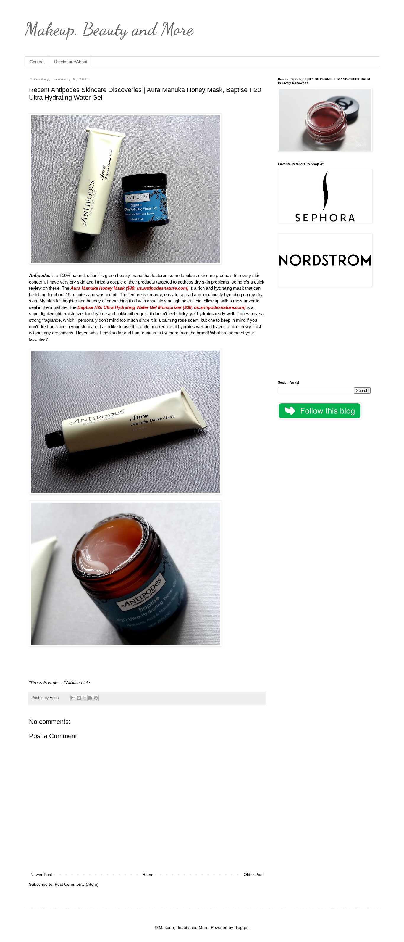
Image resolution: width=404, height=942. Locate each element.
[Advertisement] (324, 335)
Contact (37, 61)
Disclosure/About (70, 61)
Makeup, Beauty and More (109, 29)
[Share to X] (85, 698)
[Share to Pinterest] (96, 698)
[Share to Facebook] (90, 698)
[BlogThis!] (79, 698)
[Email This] (73, 698)
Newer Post (41, 874)
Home (147, 874)
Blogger (241, 927)
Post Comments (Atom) (76, 884)
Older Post (254, 874)
